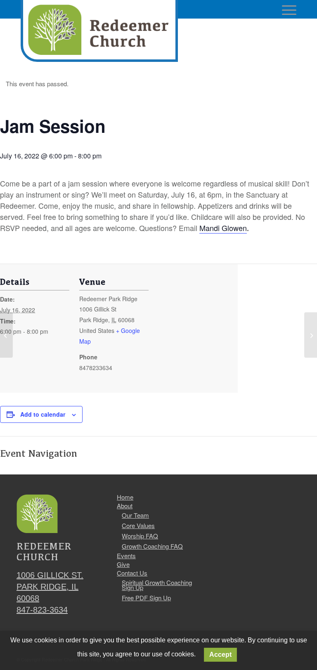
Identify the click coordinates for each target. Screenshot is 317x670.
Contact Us (132, 573)
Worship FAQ (140, 535)
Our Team (135, 515)
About (124, 506)
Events (126, 556)
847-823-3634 (42, 609)
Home (125, 497)
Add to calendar (42, 414)
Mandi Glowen (223, 227)
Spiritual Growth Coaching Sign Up (157, 585)
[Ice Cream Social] (6, 335)
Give (123, 564)
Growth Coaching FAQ (152, 546)
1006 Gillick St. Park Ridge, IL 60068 (50, 587)
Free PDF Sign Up (146, 597)
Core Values (138, 525)
